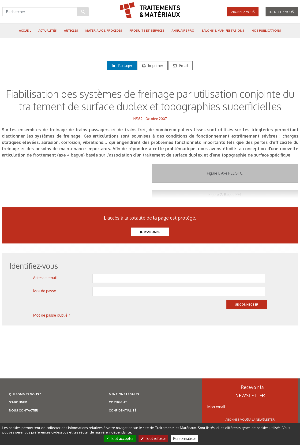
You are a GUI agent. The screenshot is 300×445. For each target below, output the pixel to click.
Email (183, 65)
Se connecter (246, 304)
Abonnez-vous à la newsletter (250, 419)
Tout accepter (121, 438)
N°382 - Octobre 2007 (150, 119)
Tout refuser (155, 438)
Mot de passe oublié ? (51, 315)
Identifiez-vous (282, 12)
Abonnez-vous (243, 12)
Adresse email (45, 277)
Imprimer (155, 65)
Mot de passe (44, 290)
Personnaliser (184, 438)
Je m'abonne (150, 232)
